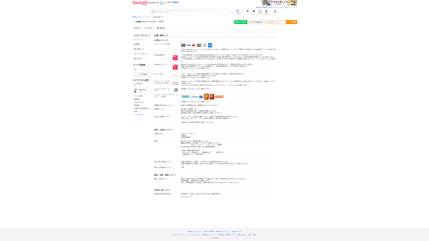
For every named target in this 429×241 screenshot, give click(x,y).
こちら (261, 57)
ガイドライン (213, 235)
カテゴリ (137, 28)
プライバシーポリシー (141, 54)
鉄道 (135, 111)
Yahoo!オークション (223, 231)
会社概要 (160, 21)
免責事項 (221, 235)
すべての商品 (138, 96)
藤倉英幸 (137, 99)
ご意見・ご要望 (251, 235)
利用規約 (205, 235)
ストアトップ (138, 39)
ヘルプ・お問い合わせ (238, 235)
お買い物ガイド (138, 49)
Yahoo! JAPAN (261, 7)
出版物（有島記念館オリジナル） (145, 108)
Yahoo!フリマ (237, 231)
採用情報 (228, 235)
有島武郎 (137, 105)
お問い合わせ (138, 58)
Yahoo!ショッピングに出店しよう (280, 7)
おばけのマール (139, 102)
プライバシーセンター (194, 235)
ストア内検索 (291, 22)
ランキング (149, 28)
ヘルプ (294, 7)
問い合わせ (161, 28)
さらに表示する (139, 114)
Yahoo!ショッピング (194, 231)
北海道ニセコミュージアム (141, 17)
